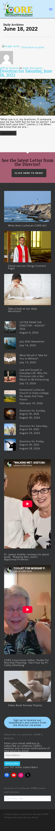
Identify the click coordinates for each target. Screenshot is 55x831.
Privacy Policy (30, 817)
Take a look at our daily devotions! (22, 310)
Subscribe (12, 763)
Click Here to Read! (29, 173)
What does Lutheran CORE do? (27, 225)
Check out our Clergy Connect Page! (27, 267)
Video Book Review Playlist (25, 705)
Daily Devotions (33, 68)
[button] (50, 9)
